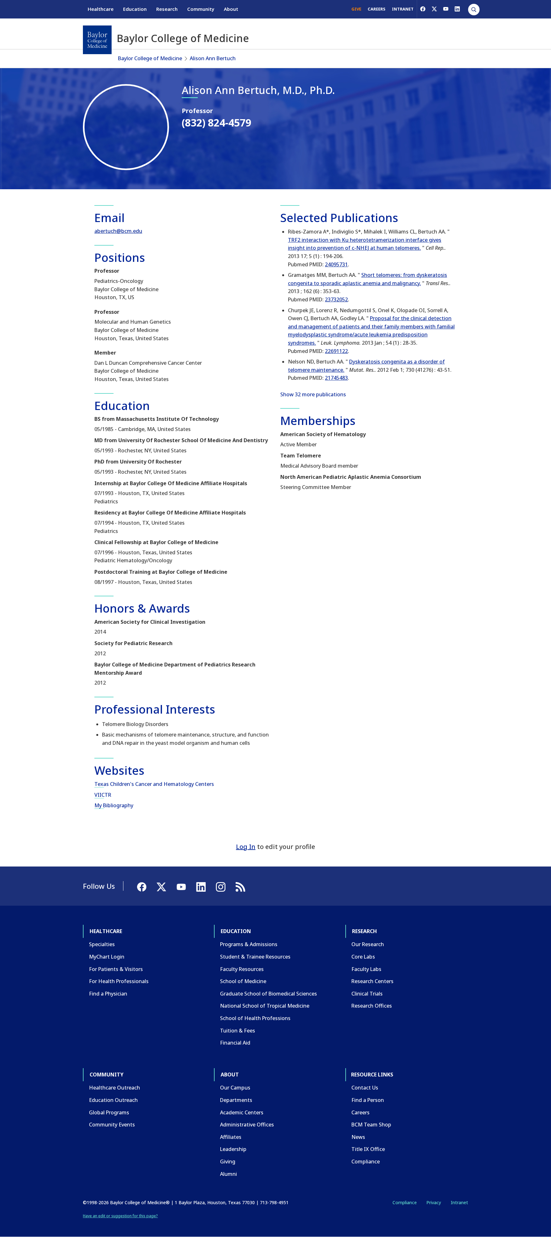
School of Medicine (243, 981)
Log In (245, 846)
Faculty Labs (366, 969)
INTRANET (403, 9)
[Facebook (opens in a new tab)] (422, 9)
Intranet (459, 1202)
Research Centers (372, 981)
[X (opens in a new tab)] (434, 9)
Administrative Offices (247, 1124)
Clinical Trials (367, 993)
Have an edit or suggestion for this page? (120, 1216)
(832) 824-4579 (216, 122)
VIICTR (102, 794)
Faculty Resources (242, 969)
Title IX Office (368, 1149)
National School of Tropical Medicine (264, 1005)
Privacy (433, 1202)
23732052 (336, 299)
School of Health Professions (255, 1018)
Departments (236, 1100)
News (358, 1136)
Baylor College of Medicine (150, 58)
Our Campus (235, 1087)
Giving (227, 1161)
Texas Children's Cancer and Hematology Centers (154, 784)
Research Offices (371, 1005)
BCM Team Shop (371, 1124)
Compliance (365, 1161)
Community (200, 9)
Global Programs (109, 1112)
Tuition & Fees (237, 1030)
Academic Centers (241, 1112)
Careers (360, 1112)
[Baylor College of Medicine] (97, 39)
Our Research (367, 944)
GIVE (356, 9)
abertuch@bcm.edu (118, 230)
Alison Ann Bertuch (213, 58)
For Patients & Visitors (116, 969)
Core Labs (363, 956)
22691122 (336, 351)
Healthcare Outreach (114, 1087)
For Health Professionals (119, 981)
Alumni (228, 1173)
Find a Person (367, 1100)
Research (167, 9)
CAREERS (377, 9)
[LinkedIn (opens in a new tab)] (457, 9)
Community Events (112, 1124)
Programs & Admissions (248, 944)
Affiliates (230, 1136)
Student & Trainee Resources (255, 956)
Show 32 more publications (313, 394)
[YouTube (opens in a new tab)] (445, 9)
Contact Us (364, 1087)
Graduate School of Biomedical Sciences (268, 993)
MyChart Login (106, 956)
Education (135, 9)
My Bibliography (113, 805)
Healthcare (101, 9)
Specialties (102, 944)
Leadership (233, 1149)
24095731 (336, 264)
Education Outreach (113, 1100)
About (231, 9)
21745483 (336, 377)
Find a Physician (108, 993)
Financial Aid (235, 1042)
